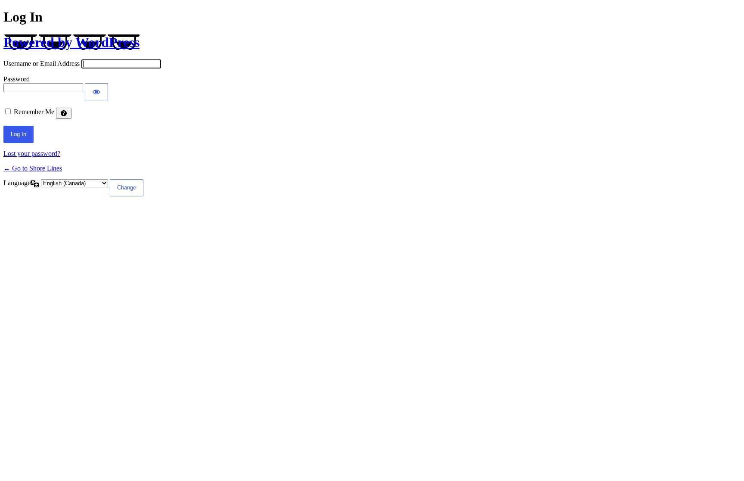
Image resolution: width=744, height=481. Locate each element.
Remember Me (34, 111)
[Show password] (96, 91)
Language (17, 182)
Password (16, 79)
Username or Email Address (41, 63)
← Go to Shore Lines (32, 168)
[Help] (63, 113)
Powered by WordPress (71, 42)
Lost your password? (31, 153)
